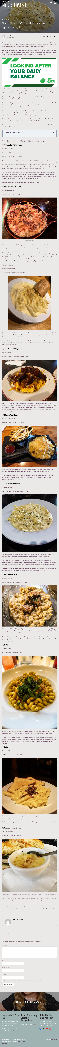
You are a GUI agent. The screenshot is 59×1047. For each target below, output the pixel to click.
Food (3, 19)
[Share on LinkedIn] (54, 36)
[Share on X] (50, 36)
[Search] (48, 2)
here (14, 1031)
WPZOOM (54, 1039)
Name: (4, 961)
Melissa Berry (9, 35)
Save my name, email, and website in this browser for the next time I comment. (22, 980)
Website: (4, 974)
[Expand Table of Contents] (53, 132)
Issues (8, 19)
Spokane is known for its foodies (11, 111)
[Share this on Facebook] (47, 36)
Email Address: (6, 967)
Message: (4, 945)
